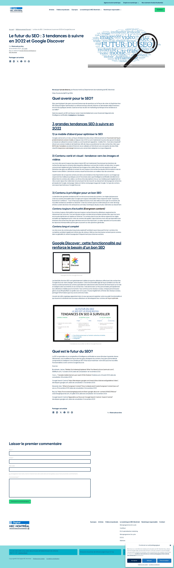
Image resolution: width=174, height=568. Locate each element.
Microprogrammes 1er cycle (128, 525)
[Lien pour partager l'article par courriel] (25, 61)
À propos (75, 10)
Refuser (149, 560)
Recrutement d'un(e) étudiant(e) (152, 3)
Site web (12, 466)
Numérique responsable (112, 10)
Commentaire (14, 477)
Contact (160, 10)
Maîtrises (122, 540)
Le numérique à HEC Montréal (90, 10)
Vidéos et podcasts (62, 10)
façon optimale (113, 298)
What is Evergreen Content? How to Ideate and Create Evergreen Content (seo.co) (90, 386)
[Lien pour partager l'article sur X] (17, 61)
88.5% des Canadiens (59, 146)
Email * (11, 458)
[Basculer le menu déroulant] (138, 2)
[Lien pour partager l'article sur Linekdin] (10, 61)
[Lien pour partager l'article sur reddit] (14, 61)
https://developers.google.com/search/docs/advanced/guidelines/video (93, 380)
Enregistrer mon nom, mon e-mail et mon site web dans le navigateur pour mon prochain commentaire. (44, 474)
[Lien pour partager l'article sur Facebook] (21, 61)
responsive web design (65, 148)
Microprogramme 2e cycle (128, 534)
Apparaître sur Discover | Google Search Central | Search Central (90, 397)
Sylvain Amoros (65, 90)
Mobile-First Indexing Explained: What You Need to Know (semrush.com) (89, 369)
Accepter (134, 560)
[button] (170, 545)
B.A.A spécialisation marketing (129, 531)
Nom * (11, 450)
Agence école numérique (112, 3)
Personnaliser (164, 560)
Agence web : (18, 553)
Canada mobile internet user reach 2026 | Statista (74, 375)
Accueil (11, 29)
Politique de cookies (143, 564)
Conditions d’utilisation (154, 564)
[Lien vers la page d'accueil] (16, 9)
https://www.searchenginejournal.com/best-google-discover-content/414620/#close (87, 392)
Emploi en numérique (130, 3)
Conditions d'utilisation (52, 558)
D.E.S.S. (122, 537)
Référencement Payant (23, 29)
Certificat (123, 528)
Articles (51, 10)
